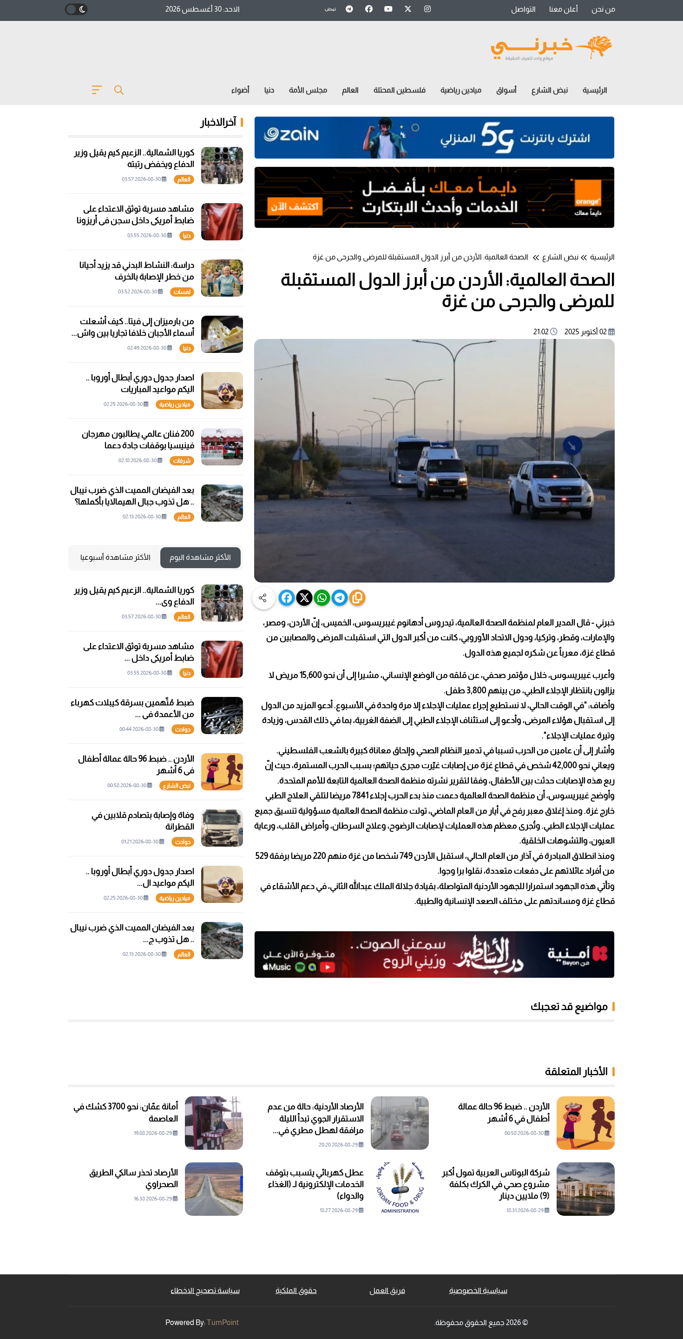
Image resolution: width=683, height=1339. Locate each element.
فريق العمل (387, 1290)
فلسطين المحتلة (400, 90)
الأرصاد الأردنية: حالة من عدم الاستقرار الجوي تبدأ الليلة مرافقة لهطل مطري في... (316, 1118)
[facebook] (287, 598)
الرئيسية (595, 90)
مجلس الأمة (308, 90)
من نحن (603, 9)
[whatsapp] (322, 598)
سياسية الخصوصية (478, 1290)
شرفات (181, 460)
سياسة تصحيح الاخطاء (205, 1290)
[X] (304, 598)
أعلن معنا (563, 9)
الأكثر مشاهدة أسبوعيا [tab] (115, 557)
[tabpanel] (155, 771)
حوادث (182, 729)
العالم (350, 90)
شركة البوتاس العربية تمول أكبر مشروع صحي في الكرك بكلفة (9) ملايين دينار (496, 1184)
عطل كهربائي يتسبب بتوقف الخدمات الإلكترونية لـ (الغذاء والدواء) (315, 1184)
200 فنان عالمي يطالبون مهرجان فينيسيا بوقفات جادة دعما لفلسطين (138, 445)
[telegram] (340, 598)
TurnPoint (223, 1322)
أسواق (506, 90)
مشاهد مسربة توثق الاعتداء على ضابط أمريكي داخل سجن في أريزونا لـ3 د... (135, 220)
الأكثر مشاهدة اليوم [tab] (200, 557)
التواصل (523, 9)
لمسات (182, 292)
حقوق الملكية (296, 1290)
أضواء (240, 90)
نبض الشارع (550, 90)
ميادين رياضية (460, 90)
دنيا (269, 90)
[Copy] (357, 598)
